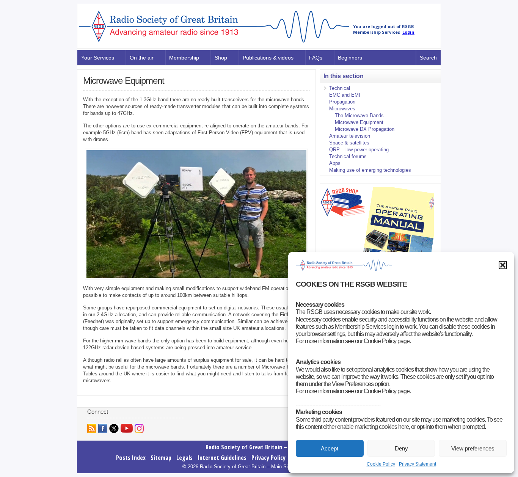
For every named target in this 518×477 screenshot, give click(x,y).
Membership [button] (184, 58)
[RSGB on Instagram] (139, 428)
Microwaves (342, 108)
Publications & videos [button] (268, 58)
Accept (329, 448)
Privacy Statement (417, 464)
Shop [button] (221, 58)
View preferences (472, 448)
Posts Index (131, 457)
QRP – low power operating (359, 149)
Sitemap (161, 457)
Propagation (342, 102)
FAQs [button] (315, 58)
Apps (335, 163)
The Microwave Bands (359, 115)
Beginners (350, 58)
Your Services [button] (97, 58)
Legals (184, 457)
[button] (503, 265)
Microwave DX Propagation (364, 129)
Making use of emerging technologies (370, 170)
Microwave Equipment (359, 122)
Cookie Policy (381, 464)
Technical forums (348, 156)
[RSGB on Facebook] (102, 428)
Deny (401, 448)
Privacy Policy (268, 457)
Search (428, 58)
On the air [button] (142, 58)
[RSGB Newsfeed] (91, 428)
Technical (339, 88)
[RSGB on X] (114, 428)
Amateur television (349, 136)
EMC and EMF (345, 95)
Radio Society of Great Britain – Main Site (259, 447)
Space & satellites (349, 143)
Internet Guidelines (222, 457)
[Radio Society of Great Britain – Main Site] (214, 43)
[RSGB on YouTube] (127, 428)
